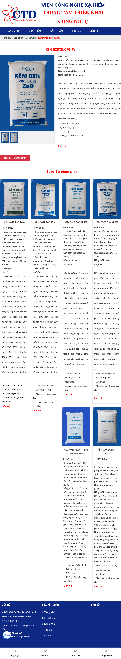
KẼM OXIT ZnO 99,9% (106, 222)
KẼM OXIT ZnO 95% (45, 222)
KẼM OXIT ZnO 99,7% (76, 222)
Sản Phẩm (31, 37)
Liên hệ (94, 31)
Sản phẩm (56, 31)
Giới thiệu (35, 31)
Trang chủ (12, 31)
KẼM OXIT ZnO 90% (14, 222)
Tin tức (76, 31)
